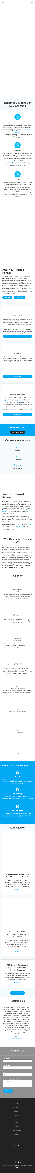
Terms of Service (16, 1130)
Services (16, 1122)
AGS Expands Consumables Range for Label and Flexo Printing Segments (17, 967)
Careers (16, 1111)
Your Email (6, 1065)
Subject (5, 1072)
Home (16, 1103)
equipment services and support (18, 162)
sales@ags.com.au (19, 290)
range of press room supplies (19, 193)
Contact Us (16, 1107)
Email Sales (16, 1153)
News (16, 1126)
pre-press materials (27, 129)
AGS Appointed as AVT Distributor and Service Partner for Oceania (17, 934)
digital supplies (9, 509)
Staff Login (16, 1134)
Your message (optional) (10, 1079)
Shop (16, 1115)
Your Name (6, 1058)
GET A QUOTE (17, 336)
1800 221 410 (16, 1145)
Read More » (17, 889)
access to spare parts (19, 400)
